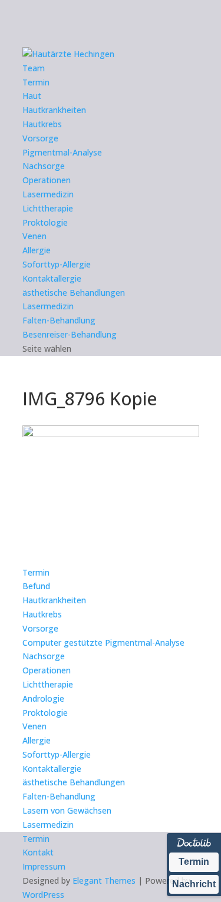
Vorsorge (40, 138)
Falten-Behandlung (58, 320)
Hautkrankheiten (54, 109)
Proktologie (45, 222)
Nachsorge (43, 165)
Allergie (36, 250)
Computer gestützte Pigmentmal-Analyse (103, 642)
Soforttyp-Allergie (56, 264)
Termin (36, 82)
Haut (31, 95)
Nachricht (194, 884)
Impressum (43, 866)
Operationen (46, 180)
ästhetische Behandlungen (73, 292)
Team (33, 68)
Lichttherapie (47, 208)
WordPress (43, 894)
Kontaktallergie (51, 278)
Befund (36, 586)
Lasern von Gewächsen (66, 810)
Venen (34, 236)
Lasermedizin (48, 194)
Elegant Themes (104, 880)
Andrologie (43, 698)
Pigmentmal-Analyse (62, 152)
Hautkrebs (42, 124)
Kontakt (38, 852)
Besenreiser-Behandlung (69, 334)
